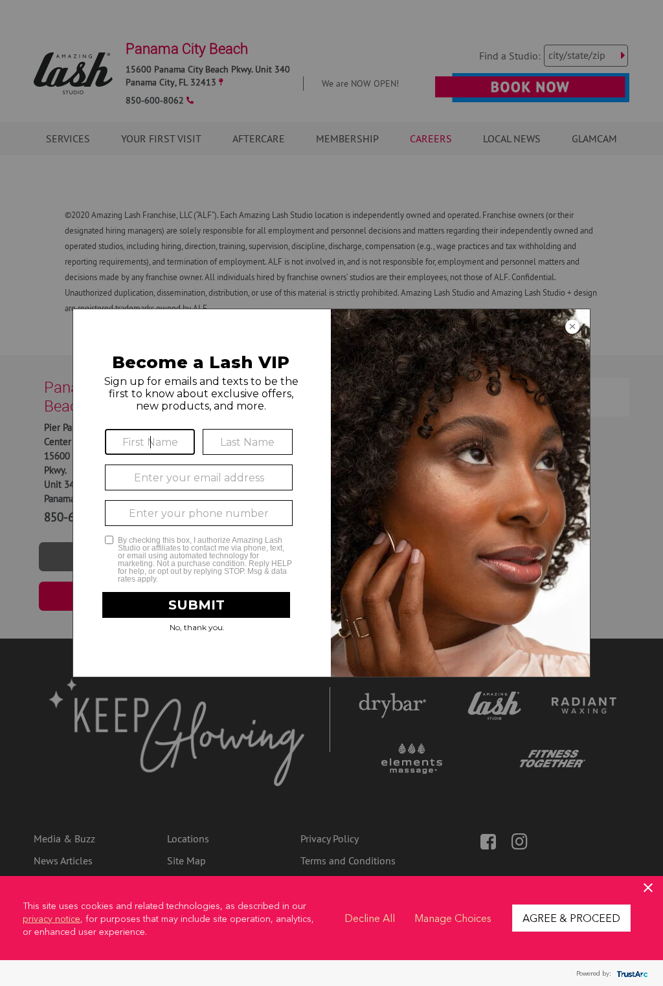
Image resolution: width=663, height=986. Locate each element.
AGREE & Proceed (571, 917)
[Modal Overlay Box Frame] (331, 493)
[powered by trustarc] (630, 973)
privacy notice (51, 918)
